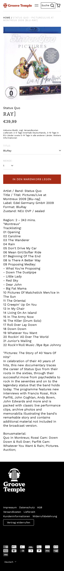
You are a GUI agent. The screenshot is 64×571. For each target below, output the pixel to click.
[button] (58, 5)
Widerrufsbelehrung (45, 516)
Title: (7, 145)
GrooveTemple (19, 533)
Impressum (10, 507)
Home (6, 17)
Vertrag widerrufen (18, 522)
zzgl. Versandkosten (28, 130)
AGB (39, 507)
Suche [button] (48, 5)
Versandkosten (12, 511)
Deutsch (9, 562)
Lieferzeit (29, 511)
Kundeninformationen (16, 516)
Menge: (8, 160)
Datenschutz (27, 507)
